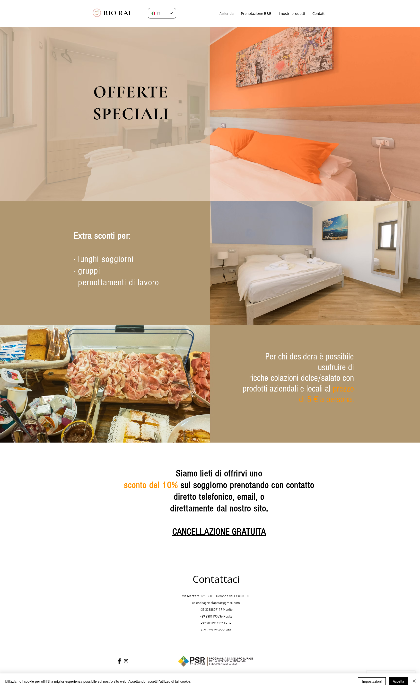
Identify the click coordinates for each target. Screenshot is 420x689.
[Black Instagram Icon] (126, 661)
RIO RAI (117, 13)
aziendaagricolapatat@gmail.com (216, 603)
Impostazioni (372, 681)
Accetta (398, 681)
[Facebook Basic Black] (119, 661)
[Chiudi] (414, 681)
